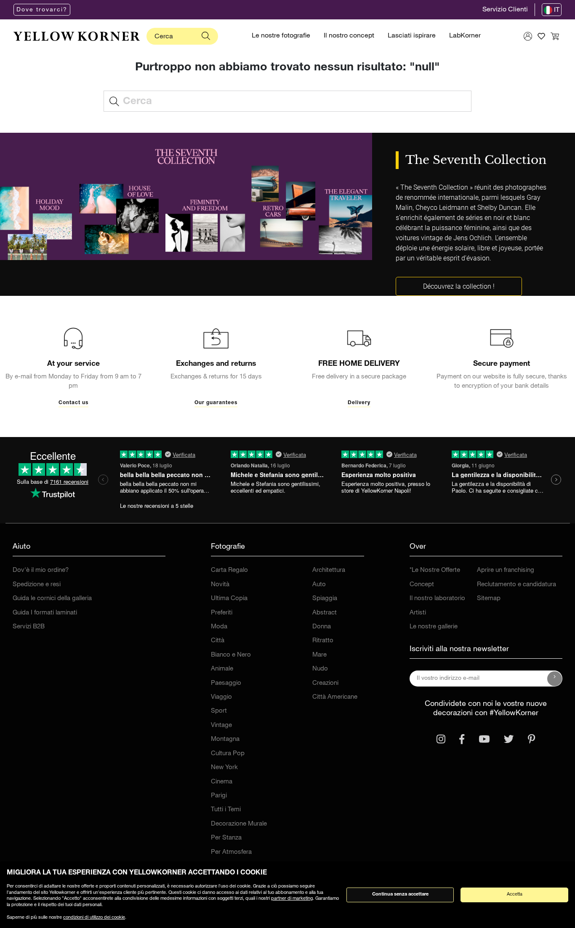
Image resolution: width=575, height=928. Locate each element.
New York (224, 767)
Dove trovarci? (41, 10)
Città (217, 641)
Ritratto (322, 641)
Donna (321, 627)
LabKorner (465, 36)
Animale (222, 669)
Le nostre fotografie (281, 36)
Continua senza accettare (400, 894)
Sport (219, 711)
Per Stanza (226, 838)
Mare (319, 655)
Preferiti (221, 613)
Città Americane (334, 697)
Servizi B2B (29, 627)
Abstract (324, 613)
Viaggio (221, 697)
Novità (220, 585)
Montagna (225, 739)
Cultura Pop (228, 754)
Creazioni (325, 683)
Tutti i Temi (226, 810)
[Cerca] (206, 36)
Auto (319, 585)
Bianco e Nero (231, 655)
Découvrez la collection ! (459, 286)
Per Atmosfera (231, 852)
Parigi (219, 796)
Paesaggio (226, 683)
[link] (76, 36)
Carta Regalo (229, 570)
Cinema (221, 782)
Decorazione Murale (239, 824)
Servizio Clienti (505, 10)
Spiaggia (324, 598)
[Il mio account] (528, 36)
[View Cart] (555, 36)
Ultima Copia (229, 598)
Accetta (514, 894)
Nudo (320, 669)
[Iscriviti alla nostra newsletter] (554, 679)
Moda (219, 627)
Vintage (221, 725)
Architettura (328, 570)
